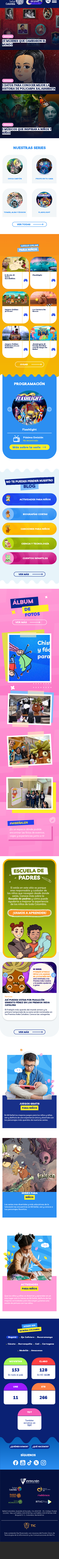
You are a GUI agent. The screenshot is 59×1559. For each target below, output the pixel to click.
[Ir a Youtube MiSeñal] (22, 1462)
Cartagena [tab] (48, 1344)
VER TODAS (24, 224)
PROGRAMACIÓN (29, 384)
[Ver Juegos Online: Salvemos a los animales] (15, 333)
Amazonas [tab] (36, 1350)
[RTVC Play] (43, 1501)
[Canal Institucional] (43, 1488)
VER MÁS (24, 574)
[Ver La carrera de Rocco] (43, 298)
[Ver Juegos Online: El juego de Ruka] (43, 333)
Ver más (21, 622)
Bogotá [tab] (12, 1337)
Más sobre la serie (26, 447)
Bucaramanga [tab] (45, 1337)
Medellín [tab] (23, 1350)
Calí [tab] (37, 1344)
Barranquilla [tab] (25, 1344)
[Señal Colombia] (15, 1488)
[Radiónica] (44, 1494)
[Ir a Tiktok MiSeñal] (29, 1462)
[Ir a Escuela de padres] (29, 909)
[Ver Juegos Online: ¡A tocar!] (15, 298)
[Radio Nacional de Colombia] (15, 1495)
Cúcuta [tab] (11, 1344)
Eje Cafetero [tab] (27, 1337)
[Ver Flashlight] (43, 264)
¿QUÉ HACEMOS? (40, 1446)
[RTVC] (29, 1481)
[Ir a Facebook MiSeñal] (15, 1462)
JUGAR (24, 364)
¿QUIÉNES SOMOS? (19, 1446)
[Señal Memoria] (15, 1501)
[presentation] (9, 409)
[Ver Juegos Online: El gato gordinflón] (15, 264)
